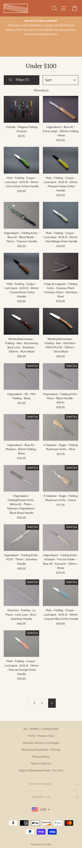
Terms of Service (41, 763)
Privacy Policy (41, 756)
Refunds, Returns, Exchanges (41, 742)
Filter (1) (22, 80)
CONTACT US (41, 797)
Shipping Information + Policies (41, 749)
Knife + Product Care (41, 735)
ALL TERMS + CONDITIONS (41, 729)
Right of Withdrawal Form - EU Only (41, 770)
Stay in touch (41, 784)
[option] (41, 28)
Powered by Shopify (41, 844)
